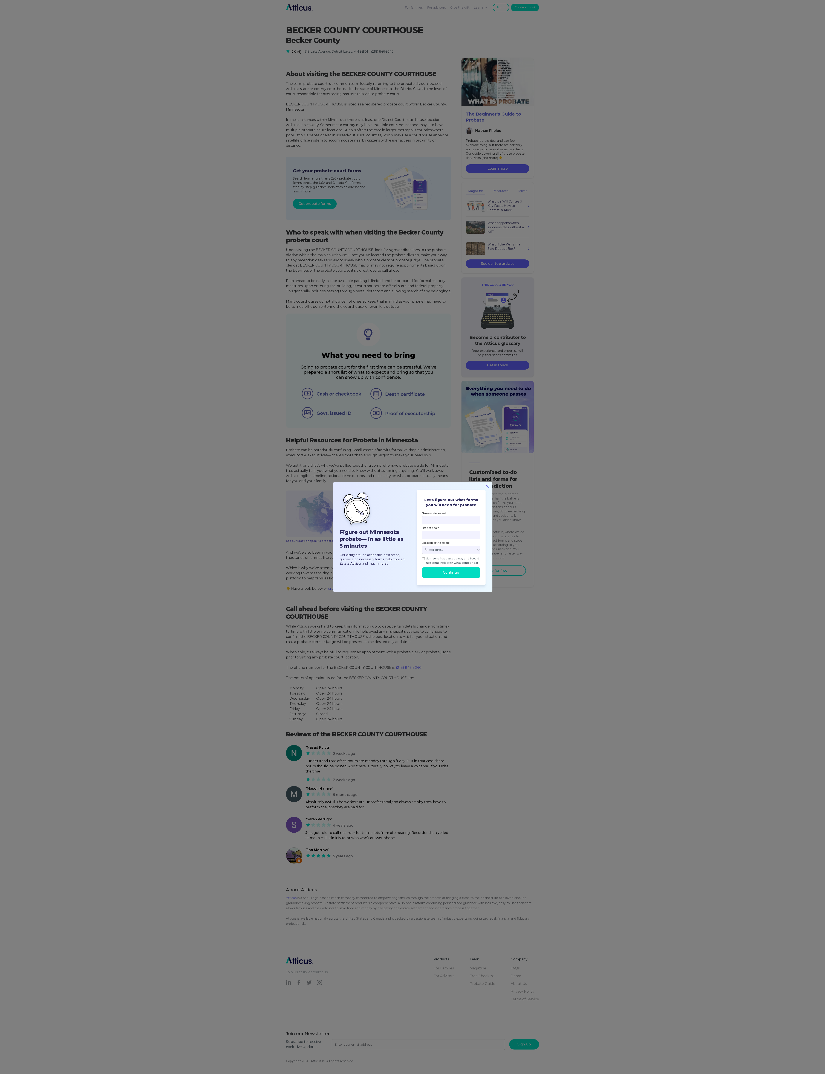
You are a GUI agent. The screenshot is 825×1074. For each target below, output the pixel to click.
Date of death (430, 528)
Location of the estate (436, 542)
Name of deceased (434, 513)
